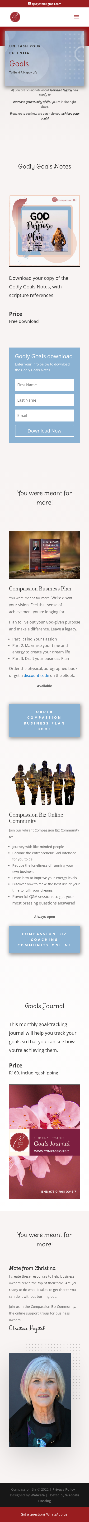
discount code (36, 675)
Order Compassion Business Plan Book (44, 720)
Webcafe (38, 1495)
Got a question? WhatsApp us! (44, 1514)
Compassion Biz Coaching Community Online (45, 940)
